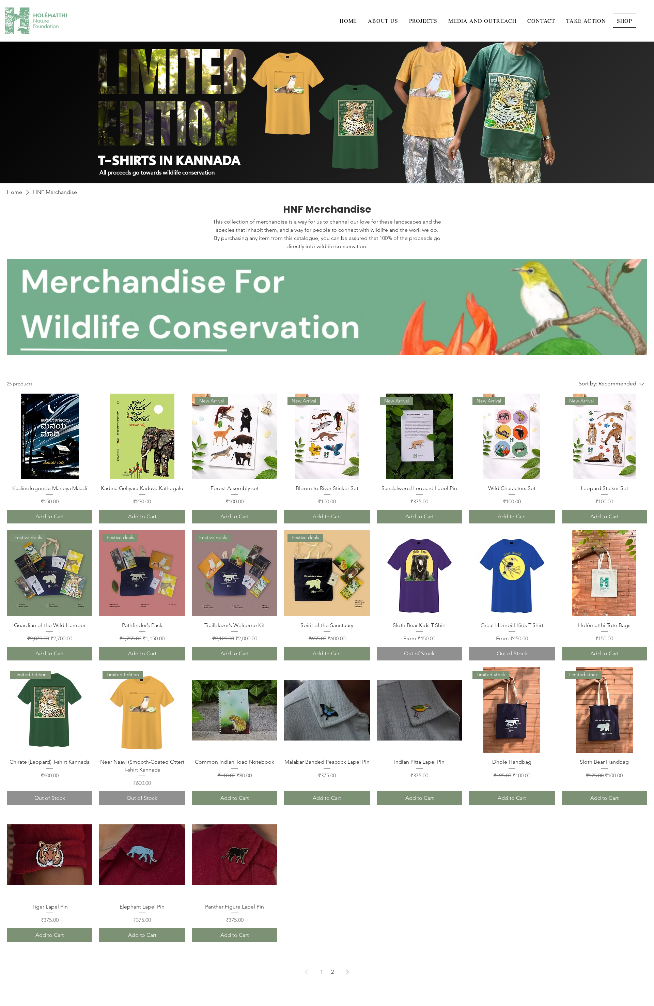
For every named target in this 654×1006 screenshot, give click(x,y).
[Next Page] (347, 972)
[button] (383, 21)
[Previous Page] (306, 972)
